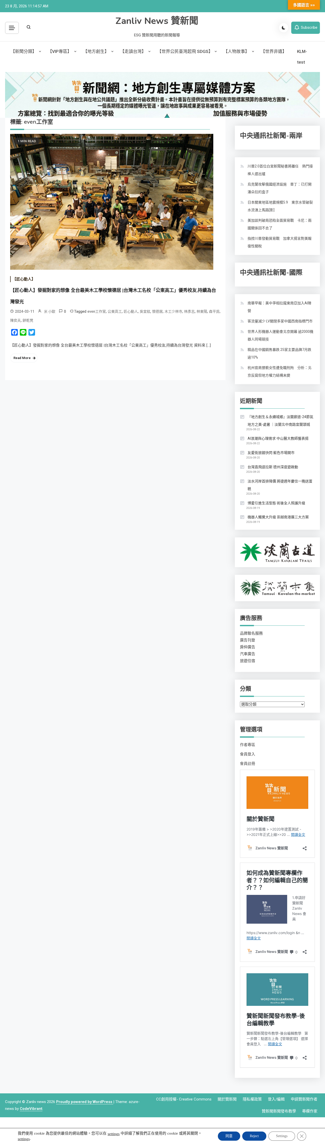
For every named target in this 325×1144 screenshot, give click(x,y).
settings (114, 1134)
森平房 (214, 311)
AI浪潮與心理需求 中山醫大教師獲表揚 (278, 438)
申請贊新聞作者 (304, 1099)
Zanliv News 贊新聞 (157, 21)
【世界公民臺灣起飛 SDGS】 (185, 51)
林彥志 (189, 311)
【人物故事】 (236, 51)
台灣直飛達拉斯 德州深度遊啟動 (273, 467)
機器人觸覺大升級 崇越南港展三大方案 (278, 517)
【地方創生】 (96, 51)
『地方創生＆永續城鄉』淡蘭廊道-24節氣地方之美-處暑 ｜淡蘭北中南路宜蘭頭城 (280, 420)
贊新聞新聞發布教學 (279, 1111)
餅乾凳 (28, 320)
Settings (281, 1136)
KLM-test (302, 57)
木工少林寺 (173, 311)
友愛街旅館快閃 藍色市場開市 (271, 453)
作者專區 (247, 744)
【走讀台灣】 (133, 51)
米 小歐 (49, 311)
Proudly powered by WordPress (84, 1101)
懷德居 (157, 311)
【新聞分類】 (24, 51)
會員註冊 (247, 763)
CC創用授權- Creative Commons (184, 1099)
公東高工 (115, 311)
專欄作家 (309, 1111)
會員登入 (247, 754)
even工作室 (96, 311)
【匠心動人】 (23, 279)
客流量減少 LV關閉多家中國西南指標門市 (280, 321)
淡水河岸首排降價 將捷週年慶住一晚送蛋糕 (280, 485)
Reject (254, 1136)
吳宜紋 (145, 311)
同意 (229, 1136)
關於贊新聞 (227, 1099)
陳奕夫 (15, 320)
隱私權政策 (252, 1099)
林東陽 (202, 311)
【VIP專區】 (60, 51)
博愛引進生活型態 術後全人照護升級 (276, 503)
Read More (22, 358)
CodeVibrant (31, 1108)
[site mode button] (283, 27)
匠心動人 (131, 311)
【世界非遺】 (274, 51)
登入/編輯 (276, 1099)
